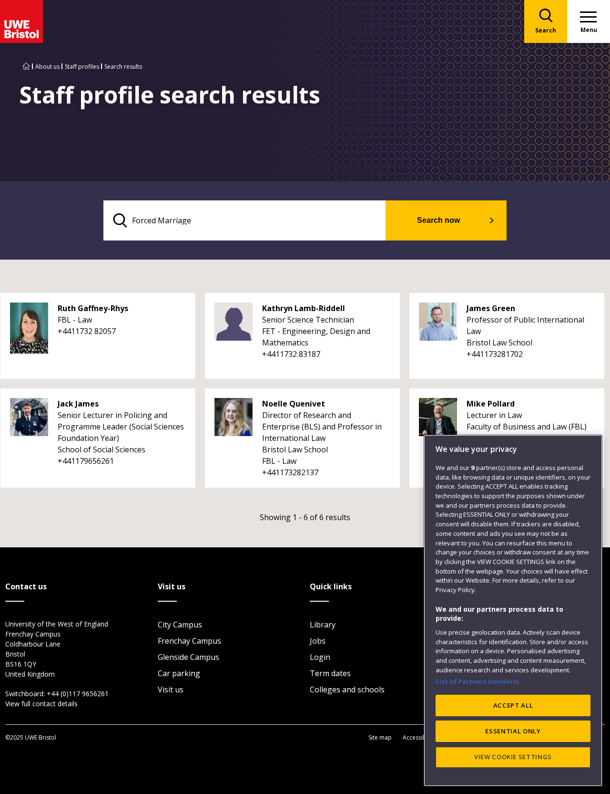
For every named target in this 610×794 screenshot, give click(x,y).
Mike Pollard (491, 403)
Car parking (179, 673)
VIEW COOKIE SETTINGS (513, 756)
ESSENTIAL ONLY (512, 731)
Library (323, 624)
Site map (380, 737)
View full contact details (41, 703)
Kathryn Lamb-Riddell (303, 308)
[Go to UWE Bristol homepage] (26, 67)
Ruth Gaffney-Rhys (93, 308)
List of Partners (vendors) (477, 681)
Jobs (317, 641)
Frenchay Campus (189, 641)
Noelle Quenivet (293, 403)
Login (320, 657)
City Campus (180, 624)
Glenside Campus (188, 657)
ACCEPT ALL (513, 705)
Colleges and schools (347, 689)
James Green (491, 308)
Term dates (330, 673)
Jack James (78, 403)
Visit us (170, 689)
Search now (438, 220)
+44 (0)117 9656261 (78, 693)
